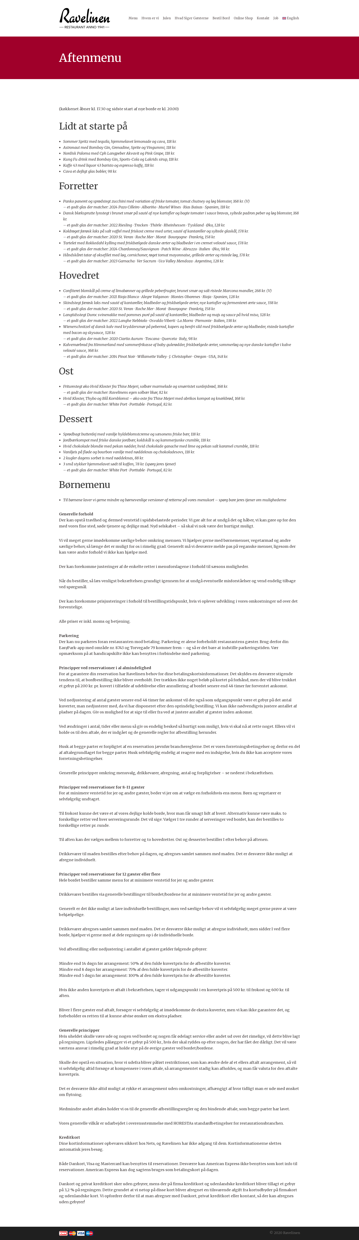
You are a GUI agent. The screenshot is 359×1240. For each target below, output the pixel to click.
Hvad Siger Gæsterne (192, 18)
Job (275, 18)
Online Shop (243, 18)
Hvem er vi (150, 18)
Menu (133, 18)
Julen (167, 18)
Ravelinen (291, 1233)
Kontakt (263, 18)
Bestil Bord (221, 18)
